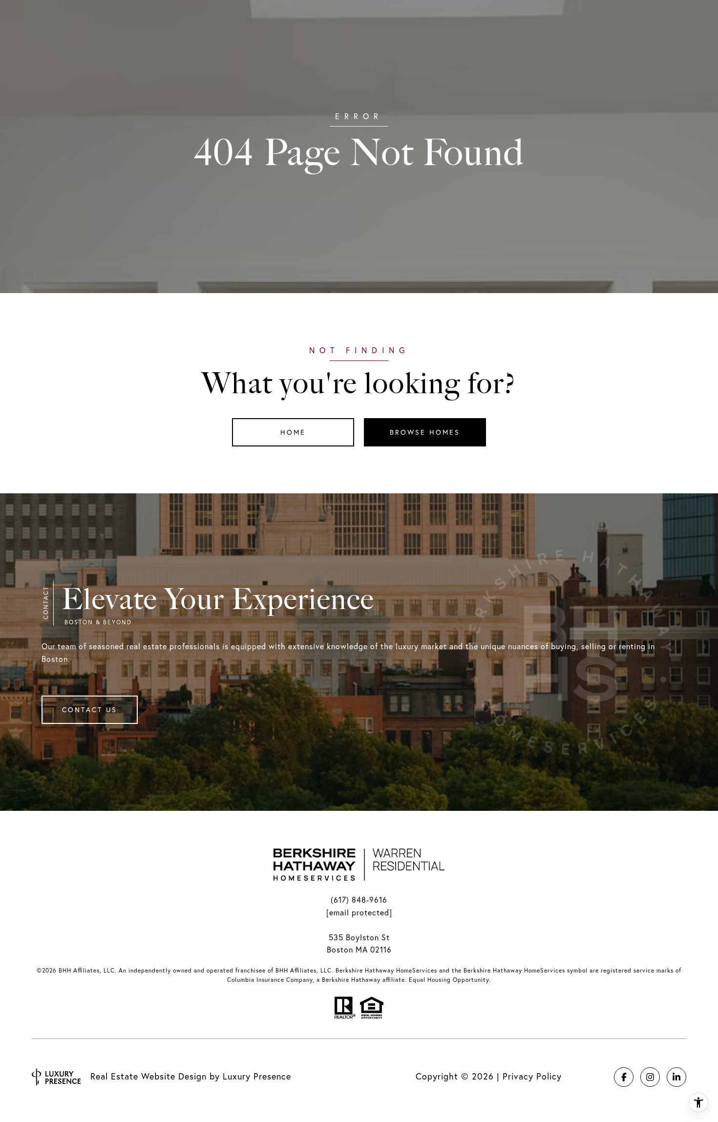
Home (293, 432)
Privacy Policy (532, 1076)
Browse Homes (425, 432)
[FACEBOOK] (624, 1077)
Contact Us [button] (89, 709)
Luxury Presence (257, 1076)
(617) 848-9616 (359, 900)
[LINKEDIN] (676, 1077)
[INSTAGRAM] (650, 1077)
